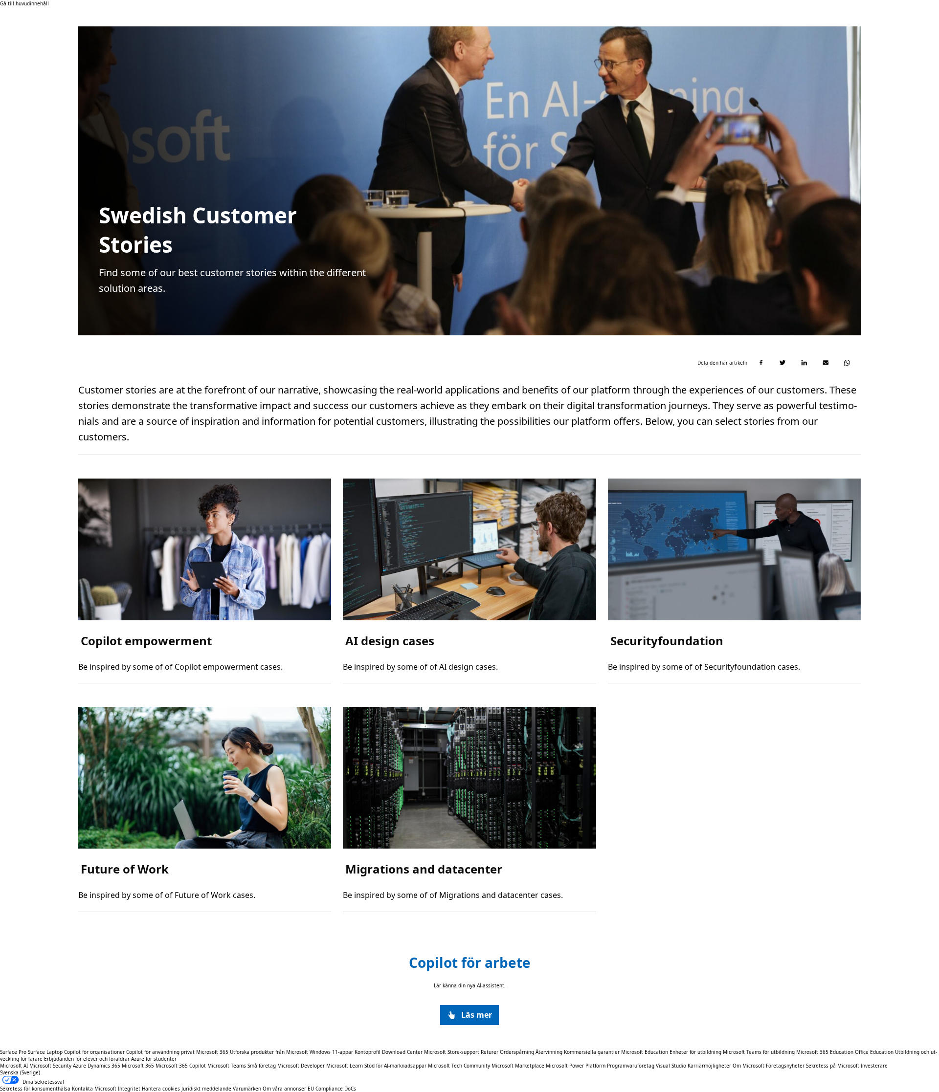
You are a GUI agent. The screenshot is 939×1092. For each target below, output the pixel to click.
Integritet (129, 1088)
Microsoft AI (14, 1065)
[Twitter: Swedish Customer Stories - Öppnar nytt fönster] (782, 363)
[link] (469, 1015)
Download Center (402, 1051)
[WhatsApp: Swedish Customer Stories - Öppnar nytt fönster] (847, 363)
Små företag (261, 1065)
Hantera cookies (161, 1088)
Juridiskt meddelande (207, 1088)
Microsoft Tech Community (459, 1065)
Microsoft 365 (212, 1051)
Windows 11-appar (331, 1051)
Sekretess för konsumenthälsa (35, 1088)
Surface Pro (13, 1051)
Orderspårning (517, 1051)
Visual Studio (671, 1065)
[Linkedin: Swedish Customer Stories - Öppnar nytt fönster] (804, 363)
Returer (489, 1051)
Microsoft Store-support (451, 1051)
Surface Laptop (45, 1051)
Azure (79, 1065)
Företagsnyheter (785, 1065)
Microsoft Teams (226, 1065)
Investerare (874, 1065)
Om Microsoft (748, 1065)
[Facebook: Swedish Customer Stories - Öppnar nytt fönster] (761, 363)
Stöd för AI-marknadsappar (395, 1065)
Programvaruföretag (630, 1065)
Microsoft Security (50, 1065)
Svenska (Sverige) (20, 1072)
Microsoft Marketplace (518, 1065)
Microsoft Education (644, 1051)
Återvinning (550, 1051)
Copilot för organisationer (94, 1051)
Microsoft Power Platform (575, 1065)
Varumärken (247, 1088)
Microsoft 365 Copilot (181, 1065)
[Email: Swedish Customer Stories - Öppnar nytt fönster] (825, 363)
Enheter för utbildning (695, 1051)
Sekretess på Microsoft (832, 1065)
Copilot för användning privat (160, 1051)
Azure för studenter (154, 1058)
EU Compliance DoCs (332, 1088)
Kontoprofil (367, 1051)
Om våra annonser (284, 1088)
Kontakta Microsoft (94, 1088)
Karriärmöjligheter (709, 1065)
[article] (204, 581)
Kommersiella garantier (592, 1051)
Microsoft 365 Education (824, 1051)
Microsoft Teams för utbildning (759, 1051)
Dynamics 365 (104, 1065)
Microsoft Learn (344, 1065)
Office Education (874, 1051)
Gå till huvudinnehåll (24, 3)
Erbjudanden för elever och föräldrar (87, 1058)
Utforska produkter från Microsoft (269, 1051)
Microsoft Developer (301, 1065)
